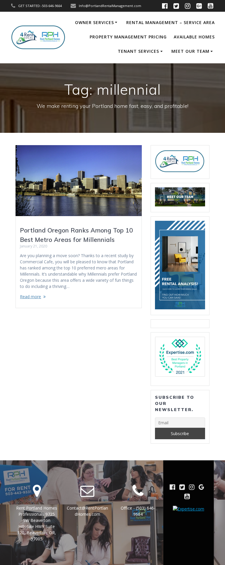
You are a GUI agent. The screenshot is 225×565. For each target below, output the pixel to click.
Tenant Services (138, 51)
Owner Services (94, 22)
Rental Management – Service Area (170, 22)
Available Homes (194, 37)
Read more (30, 296)
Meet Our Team (190, 51)
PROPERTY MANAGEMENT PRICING (128, 37)
